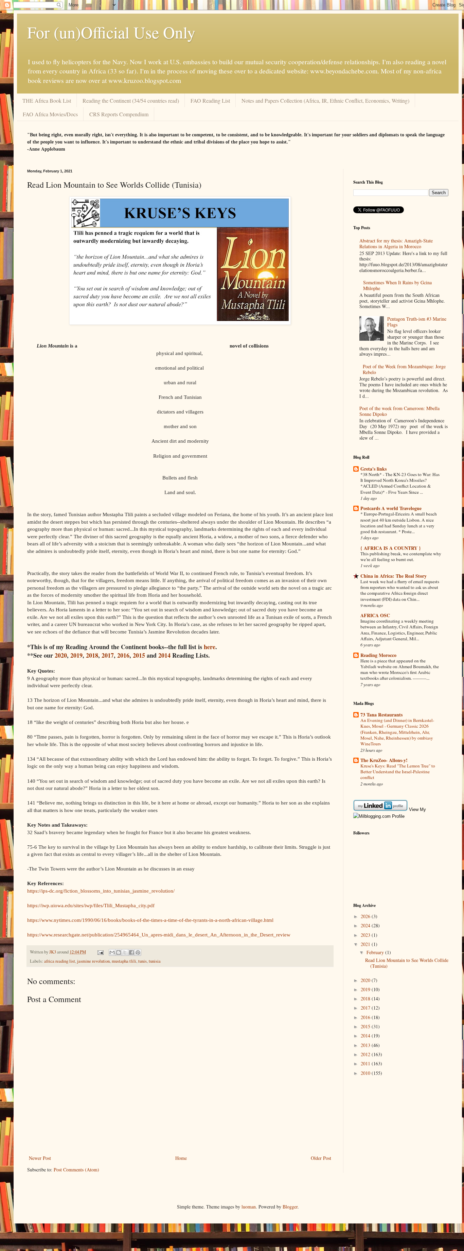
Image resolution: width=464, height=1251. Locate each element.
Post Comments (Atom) (76, 1169)
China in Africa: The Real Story (393, 575)
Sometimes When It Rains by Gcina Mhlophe (397, 285)
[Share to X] (125, 952)
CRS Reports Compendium (118, 114)
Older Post (321, 1158)
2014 (164, 655)
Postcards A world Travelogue (391, 508)
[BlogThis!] (118, 952)
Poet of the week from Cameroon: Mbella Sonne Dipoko (399, 411)
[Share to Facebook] (131, 952)
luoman (249, 1206)
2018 (92, 655)
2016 (123, 655)
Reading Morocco (378, 655)
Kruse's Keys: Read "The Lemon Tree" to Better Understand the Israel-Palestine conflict (397, 772)
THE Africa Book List (46, 100)
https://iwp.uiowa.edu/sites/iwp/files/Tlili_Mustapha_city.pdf (91, 905)
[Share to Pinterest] (138, 952)
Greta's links (373, 468)
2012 (366, 1054)
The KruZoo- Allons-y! (384, 760)
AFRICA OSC (375, 615)
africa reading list (59, 961)
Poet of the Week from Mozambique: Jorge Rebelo (404, 369)
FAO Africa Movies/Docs (50, 114)
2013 (366, 1045)
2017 (108, 655)
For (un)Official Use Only (111, 32)
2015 (139, 655)
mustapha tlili (124, 961)
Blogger (290, 1206)
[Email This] (112, 952)
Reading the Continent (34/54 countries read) (131, 100)
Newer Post (40, 1158)
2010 (366, 1073)
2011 (366, 1063)
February (376, 952)
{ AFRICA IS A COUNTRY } (390, 548)
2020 (61, 655)
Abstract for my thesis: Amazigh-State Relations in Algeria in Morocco (396, 243)
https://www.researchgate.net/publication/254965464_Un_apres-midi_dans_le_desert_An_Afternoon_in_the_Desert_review (158, 934)
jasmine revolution (93, 961)
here (209, 646)
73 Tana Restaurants (381, 714)
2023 (366, 935)
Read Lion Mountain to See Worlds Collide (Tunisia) (406, 963)
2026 (366, 916)
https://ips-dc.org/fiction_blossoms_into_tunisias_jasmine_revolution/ (101, 891)
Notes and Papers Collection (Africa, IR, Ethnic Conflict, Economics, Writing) (325, 100)
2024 (366, 925)
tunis (142, 961)
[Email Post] (100, 952)
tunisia (155, 961)
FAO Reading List (210, 100)
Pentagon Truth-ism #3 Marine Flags (416, 322)
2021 (366, 944)
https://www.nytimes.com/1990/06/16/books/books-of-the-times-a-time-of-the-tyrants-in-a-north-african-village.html (150, 920)
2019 (76, 655)
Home (181, 1158)
